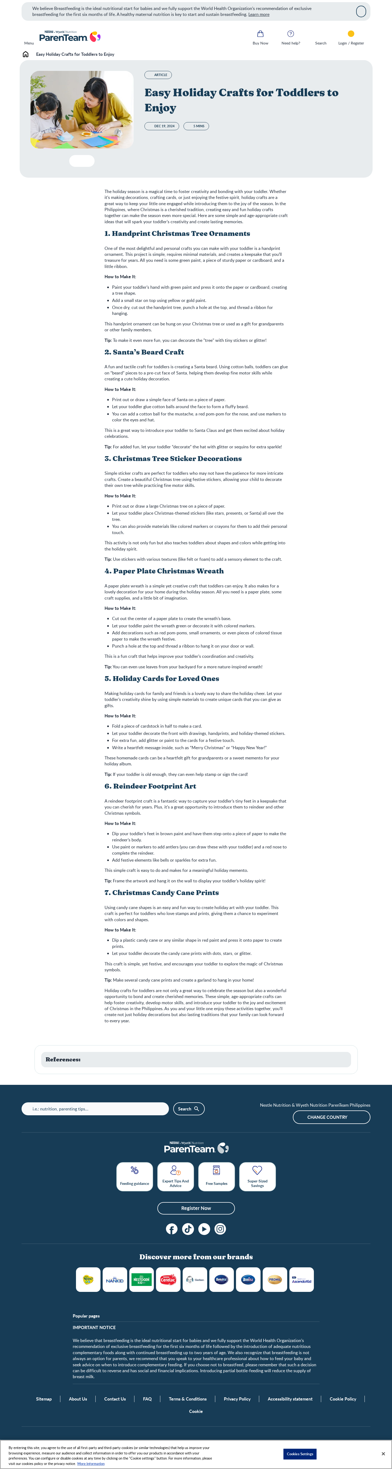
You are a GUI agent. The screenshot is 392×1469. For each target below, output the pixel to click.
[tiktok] (188, 1229)
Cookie (196, 1411)
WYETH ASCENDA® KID (301, 1279)
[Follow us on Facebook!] (172, 1229)
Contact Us (115, 1399)
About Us (78, 1399)
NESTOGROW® (141, 1279)
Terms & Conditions (188, 1399)
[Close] (361, 11)
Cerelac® (168, 1279)
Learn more (258, 14)
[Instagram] (220, 1229)
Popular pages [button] (86, 1316)
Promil (275, 1279)
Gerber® (195, 1279)
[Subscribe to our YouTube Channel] (204, 1229)
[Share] (86, 161)
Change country (327, 1117)
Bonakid (221, 1279)
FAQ (147, 1399)
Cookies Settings (300, 1453)
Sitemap (44, 1399)
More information (91, 1463)
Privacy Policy (237, 1399)
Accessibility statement (290, 1399)
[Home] (69, 36)
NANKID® (115, 1279)
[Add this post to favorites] (75, 161)
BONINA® (248, 1279)
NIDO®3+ (88, 1279)
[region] (196, 1454)
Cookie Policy (343, 1399)
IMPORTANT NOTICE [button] (94, 1327)
